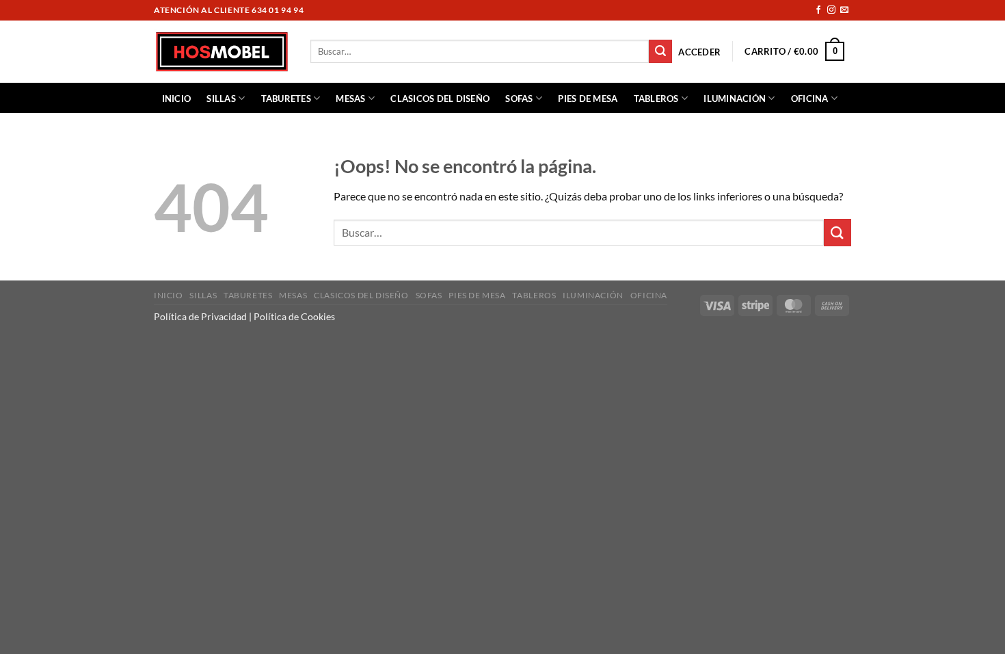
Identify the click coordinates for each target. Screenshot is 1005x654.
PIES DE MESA (587, 98)
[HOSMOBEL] (222, 51)
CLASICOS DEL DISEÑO (440, 98)
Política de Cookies (294, 316)
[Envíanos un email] (844, 10)
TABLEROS (656, 98)
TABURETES (286, 98)
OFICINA (810, 98)
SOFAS (519, 98)
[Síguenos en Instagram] (831, 10)
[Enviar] (660, 51)
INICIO (176, 98)
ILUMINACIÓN (735, 98)
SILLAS (221, 98)
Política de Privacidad (200, 316)
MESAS (350, 98)
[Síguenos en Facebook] (818, 10)
